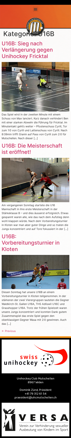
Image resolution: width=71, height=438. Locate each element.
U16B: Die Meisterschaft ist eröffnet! (32, 148)
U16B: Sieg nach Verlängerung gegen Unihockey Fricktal (27, 49)
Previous (9, 331)
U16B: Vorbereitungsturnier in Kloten (31, 242)
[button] (35, 9)
